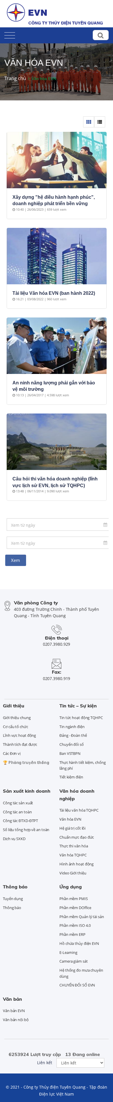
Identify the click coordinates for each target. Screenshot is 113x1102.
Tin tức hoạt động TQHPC (81, 717)
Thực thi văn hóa (73, 846)
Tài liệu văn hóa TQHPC (79, 810)
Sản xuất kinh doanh (26, 791)
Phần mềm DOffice (75, 907)
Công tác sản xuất (18, 802)
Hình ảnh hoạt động (76, 864)
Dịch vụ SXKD (14, 838)
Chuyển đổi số (71, 744)
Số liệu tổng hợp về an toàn (26, 829)
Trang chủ (15, 78)
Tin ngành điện (72, 726)
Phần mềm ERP (72, 934)
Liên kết (44, 1062)
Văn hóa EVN (70, 819)
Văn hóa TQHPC (73, 855)
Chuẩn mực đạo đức (76, 837)
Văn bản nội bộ (16, 1019)
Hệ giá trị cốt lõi (72, 828)
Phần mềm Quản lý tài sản (81, 916)
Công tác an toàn (17, 811)
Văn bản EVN (14, 1010)
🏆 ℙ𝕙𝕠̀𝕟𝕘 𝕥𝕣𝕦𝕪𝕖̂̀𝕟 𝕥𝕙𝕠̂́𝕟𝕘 (26, 762)
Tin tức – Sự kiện (78, 706)
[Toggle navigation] (9, 34)
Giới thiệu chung (16, 717)
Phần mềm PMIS (73, 898)
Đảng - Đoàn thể (73, 735)
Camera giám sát (73, 961)
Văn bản (12, 999)
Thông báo (15, 887)
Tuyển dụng (13, 898)
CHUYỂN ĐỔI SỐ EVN (77, 985)
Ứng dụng (70, 887)
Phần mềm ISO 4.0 (74, 925)
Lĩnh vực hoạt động (19, 735)
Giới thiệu (13, 706)
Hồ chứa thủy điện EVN (79, 943)
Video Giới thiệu (72, 873)
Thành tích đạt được (20, 744)
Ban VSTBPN (70, 753)
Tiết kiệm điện (71, 777)
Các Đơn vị (12, 753)
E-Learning (68, 952)
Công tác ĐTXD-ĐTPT (20, 820)
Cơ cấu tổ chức (15, 726)
